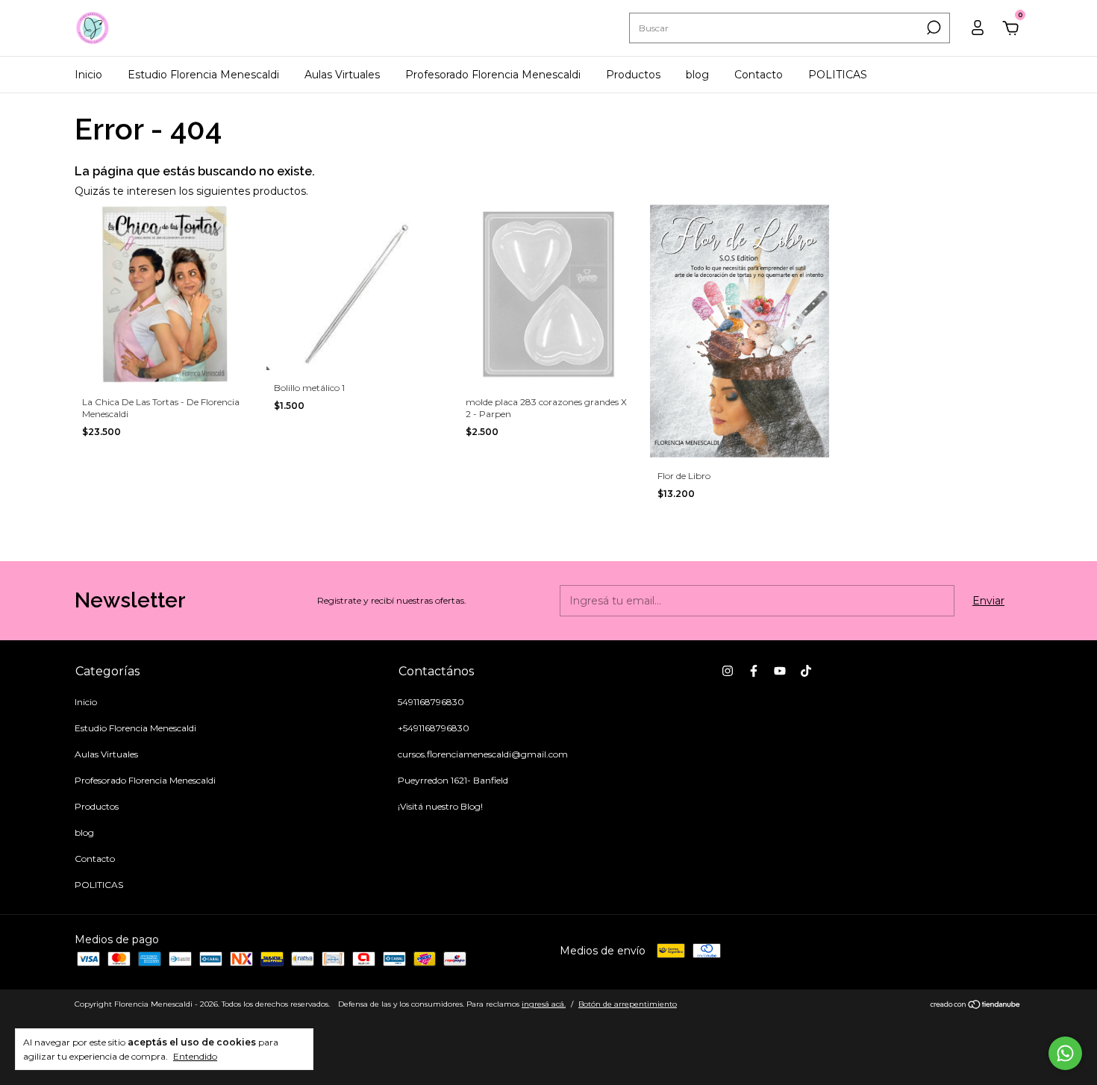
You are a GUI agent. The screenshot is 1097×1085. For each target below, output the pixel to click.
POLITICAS (837, 74)
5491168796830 (431, 701)
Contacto (758, 74)
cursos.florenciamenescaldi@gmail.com (483, 754)
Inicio (88, 74)
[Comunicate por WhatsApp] (1065, 1053)
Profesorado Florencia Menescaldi (493, 74)
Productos (633, 74)
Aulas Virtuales (342, 74)
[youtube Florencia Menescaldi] (780, 671)
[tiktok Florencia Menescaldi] (806, 671)
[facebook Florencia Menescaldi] (754, 671)
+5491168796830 (433, 728)
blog (697, 74)
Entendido (195, 1056)
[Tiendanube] (975, 1006)
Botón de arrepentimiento (627, 1004)
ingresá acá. (544, 1004)
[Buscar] (932, 28)
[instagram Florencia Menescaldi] (728, 671)
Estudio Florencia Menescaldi (203, 74)
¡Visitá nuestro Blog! (440, 806)
